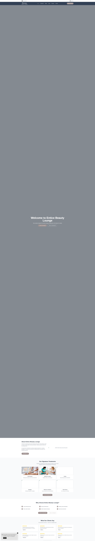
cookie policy (13, 536)
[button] (70, 3)
